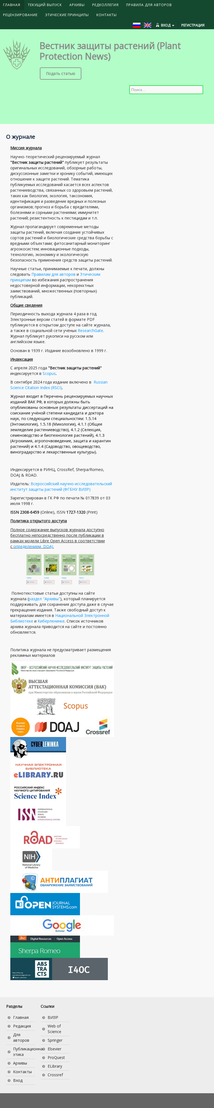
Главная (21, 1017)
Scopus (49, 373)
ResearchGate (90, 330)
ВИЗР (53, 1017)
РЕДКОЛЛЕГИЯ (105, 5)
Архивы (20, 1063)
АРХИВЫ (77, 5)
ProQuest (56, 1057)
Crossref (55, 1074)
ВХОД (166, 25)
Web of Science (54, 1028)
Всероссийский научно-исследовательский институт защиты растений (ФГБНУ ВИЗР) (61, 486)
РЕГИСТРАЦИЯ (193, 25)
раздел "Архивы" (44, 598)
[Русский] (137, 25)
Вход (18, 1080)
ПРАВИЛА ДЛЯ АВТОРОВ (149, 5)
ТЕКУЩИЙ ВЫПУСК (45, 5)
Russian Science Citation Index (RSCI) (59, 384)
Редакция (22, 1026)
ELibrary (55, 1066)
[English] (147, 25)
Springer (55, 1040)
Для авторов (21, 1037)
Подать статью (60, 73)
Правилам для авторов (53, 274)
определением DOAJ (33, 546)
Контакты (22, 1071)
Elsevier (54, 1048)
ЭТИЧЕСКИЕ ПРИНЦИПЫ (67, 15)
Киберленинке (51, 621)
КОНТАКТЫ (106, 15)
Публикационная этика (24, 1051)
